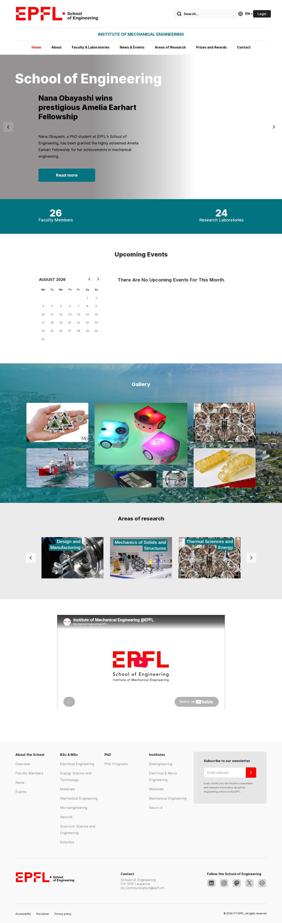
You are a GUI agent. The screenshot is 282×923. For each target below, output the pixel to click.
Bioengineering (160, 764)
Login (262, 14)
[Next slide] (274, 127)
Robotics (67, 842)
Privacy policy (63, 913)
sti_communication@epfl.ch (142, 888)
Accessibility (23, 913)
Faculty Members (29, 773)
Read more (67, 178)
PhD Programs (116, 764)
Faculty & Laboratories (90, 47)
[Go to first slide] (251, 558)
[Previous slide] (8, 127)
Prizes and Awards (211, 47)
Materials (67, 789)
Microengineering (73, 808)
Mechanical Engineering (78, 798)
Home (36, 47)
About (56, 47)
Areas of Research (170, 47)
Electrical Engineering (77, 764)
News (19, 782)
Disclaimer (42, 913)
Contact (244, 47)
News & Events (132, 47)
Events (20, 792)
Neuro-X (156, 808)
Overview (22, 764)
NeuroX (66, 817)
